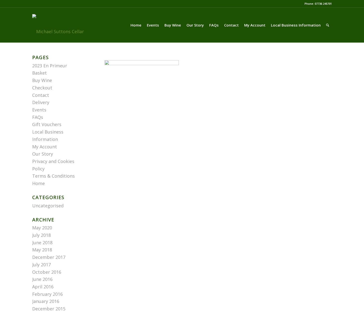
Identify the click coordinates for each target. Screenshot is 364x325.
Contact (40, 95)
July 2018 (41, 235)
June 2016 (42, 279)
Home (38, 183)
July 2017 (41, 265)
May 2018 (42, 250)
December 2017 (48, 257)
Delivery (40, 102)
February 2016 (47, 294)
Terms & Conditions (53, 176)
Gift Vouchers (46, 124)
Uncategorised (48, 206)
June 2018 (42, 242)
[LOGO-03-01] (58, 31)
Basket (39, 73)
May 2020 (42, 228)
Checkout (42, 88)
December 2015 (48, 309)
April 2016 (42, 287)
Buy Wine (42, 80)
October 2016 (46, 272)
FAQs (37, 117)
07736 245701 (323, 3)
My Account (44, 147)
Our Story (42, 154)
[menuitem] (136, 25)
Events (39, 110)
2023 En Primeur (49, 66)
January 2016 (45, 301)
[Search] (327, 25)
